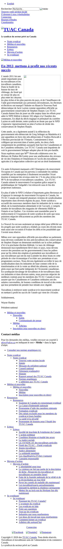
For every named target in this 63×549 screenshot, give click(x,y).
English (10, 3)
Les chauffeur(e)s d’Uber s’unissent (35, 456)
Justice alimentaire (27, 450)
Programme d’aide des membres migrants (38, 408)
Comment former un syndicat (32, 519)
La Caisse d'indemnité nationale (33, 405)
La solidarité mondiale (29, 453)
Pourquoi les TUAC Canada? (32, 501)
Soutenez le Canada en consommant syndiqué (40, 403)
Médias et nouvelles (16, 44)
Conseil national (26, 368)
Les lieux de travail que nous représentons (38, 517)
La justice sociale (27, 440)
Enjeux (10, 49)
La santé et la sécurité (29, 419)
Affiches (23, 326)
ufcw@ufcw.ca (8, 342)
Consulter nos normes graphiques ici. (24, 350)
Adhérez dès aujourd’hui (30, 522)
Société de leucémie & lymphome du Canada (39, 432)
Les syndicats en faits (28, 506)
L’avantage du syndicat (29, 503)
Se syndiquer (13, 54)
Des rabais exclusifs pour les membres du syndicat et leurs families (38, 414)
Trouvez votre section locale (32, 360)
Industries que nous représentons (34, 514)
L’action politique (27, 434)
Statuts (22, 363)
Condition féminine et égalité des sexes (37, 437)
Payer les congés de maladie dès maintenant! (39, 482)
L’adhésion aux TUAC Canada (33, 381)
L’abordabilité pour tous (30, 466)
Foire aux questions (28, 509)
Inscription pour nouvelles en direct (29, 328)
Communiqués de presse (30, 320)
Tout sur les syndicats (29, 511)
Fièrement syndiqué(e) (29, 371)
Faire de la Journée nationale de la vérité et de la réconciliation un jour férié (40, 478)
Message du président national (33, 366)
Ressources (12, 47)
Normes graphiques (28, 379)
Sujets (21, 318)
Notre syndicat (14, 41)
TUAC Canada (29, 537)
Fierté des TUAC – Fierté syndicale (35, 445)
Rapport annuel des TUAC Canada (35, 376)
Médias (16, 323)
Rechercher (6, 9)
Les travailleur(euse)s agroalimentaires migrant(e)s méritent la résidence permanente (39, 486)
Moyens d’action (15, 52)
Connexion (31, 527)
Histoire (22, 373)
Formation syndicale (28, 411)
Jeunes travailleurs (27, 448)
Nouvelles (17, 315)
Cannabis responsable (29, 458)
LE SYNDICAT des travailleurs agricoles (38, 442)
